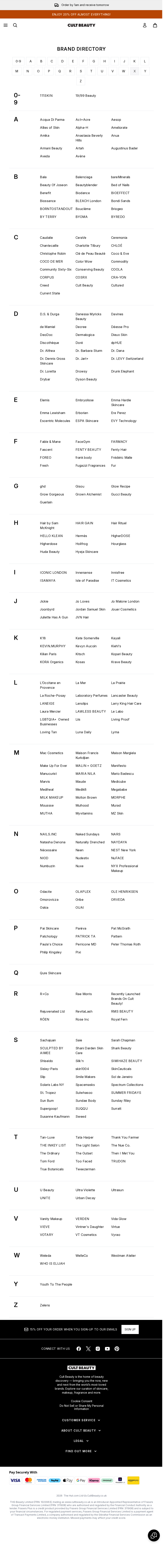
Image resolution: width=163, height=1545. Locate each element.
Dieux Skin (119, 335)
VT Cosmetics (86, 1235)
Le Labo (117, 711)
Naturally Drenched (90, 842)
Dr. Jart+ (82, 359)
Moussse (47, 805)
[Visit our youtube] (107, 1348)
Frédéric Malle (121, 458)
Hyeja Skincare (87, 552)
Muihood (82, 805)
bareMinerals (120, 177)
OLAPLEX (83, 892)
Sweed (81, 1116)
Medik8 (81, 789)
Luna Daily (83, 732)
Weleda (45, 1256)
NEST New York (123, 850)
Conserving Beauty (90, 269)
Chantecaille (49, 246)
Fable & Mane (50, 442)
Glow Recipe (120, 486)
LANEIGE (47, 703)
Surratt (116, 1109)
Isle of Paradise (87, 580)
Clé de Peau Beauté (90, 253)
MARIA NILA (85, 774)
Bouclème (83, 209)
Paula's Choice (51, 944)
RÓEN (44, 1019)
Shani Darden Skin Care (89, 1050)
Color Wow (84, 261)
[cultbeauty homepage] (81, 25)
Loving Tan (48, 732)
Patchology (48, 936)
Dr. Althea (47, 351)
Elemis (44, 400)
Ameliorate (119, 128)
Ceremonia (119, 238)
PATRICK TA (85, 936)
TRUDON (118, 1161)
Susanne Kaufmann (55, 1116)
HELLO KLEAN (51, 536)
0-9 (18, 61)
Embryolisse (85, 400)
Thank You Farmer (125, 1137)
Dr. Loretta (48, 371)
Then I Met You (123, 1153)
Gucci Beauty (121, 494)
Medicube (118, 782)
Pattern (116, 936)
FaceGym (83, 442)
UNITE (45, 1198)
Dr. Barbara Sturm (89, 351)
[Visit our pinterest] (117, 1348)
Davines (117, 314)
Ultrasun (117, 1190)
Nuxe (80, 866)
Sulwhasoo (84, 1093)
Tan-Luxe (47, 1137)
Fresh (44, 465)
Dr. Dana (117, 351)
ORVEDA (118, 900)
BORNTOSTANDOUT (56, 209)
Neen (80, 850)
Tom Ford (47, 1161)
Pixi (78, 952)
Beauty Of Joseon (53, 185)
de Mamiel (47, 327)
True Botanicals (52, 1169)
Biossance (48, 201)
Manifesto (118, 766)
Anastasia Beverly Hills (89, 138)
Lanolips (82, 703)
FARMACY (119, 442)
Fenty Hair (119, 450)
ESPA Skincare (87, 421)
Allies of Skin (50, 128)
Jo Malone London (125, 601)
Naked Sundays (87, 834)
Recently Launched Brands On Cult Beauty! (125, 998)
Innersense (84, 573)
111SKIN (46, 96)
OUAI (80, 907)
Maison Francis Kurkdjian (87, 755)
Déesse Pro (120, 327)
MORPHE (118, 797)
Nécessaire (48, 850)
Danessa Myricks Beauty (88, 316)
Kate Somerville (87, 638)
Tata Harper (84, 1137)
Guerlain (46, 502)
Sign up (130, 1329)
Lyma (115, 732)
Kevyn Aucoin (86, 646)
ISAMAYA (47, 580)
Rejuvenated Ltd (52, 1011)
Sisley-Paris (49, 1069)
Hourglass (118, 544)
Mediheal (46, 789)
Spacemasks (85, 1085)
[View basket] (155, 25)
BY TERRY (48, 217)
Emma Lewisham (52, 413)
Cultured (117, 285)
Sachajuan (48, 1040)
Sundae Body (86, 1101)
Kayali (115, 638)
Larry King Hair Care (126, 703)
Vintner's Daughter (90, 1227)
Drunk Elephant (122, 371)
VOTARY (46, 1235)
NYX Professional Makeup (124, 868)
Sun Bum (47, 1101)
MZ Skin (117, 813)
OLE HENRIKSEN (124, 892)
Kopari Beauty (121, 654)
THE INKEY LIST (53, 1145)
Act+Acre (83, 120)
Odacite (46, 892)
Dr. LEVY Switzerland (127, 359)
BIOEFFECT (120, 193)
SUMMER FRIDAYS (126, 1093)
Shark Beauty (121, 1048)
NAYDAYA (119, 842)
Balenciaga (84, 177)
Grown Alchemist (88, 494)
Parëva (81, 928)
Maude (81, 782)
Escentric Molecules (55, 421)
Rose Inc (82, 1019)
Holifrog (82, 544)
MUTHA (46, 813)
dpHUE (116, 343)
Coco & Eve (120, 253)
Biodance (83, 193)
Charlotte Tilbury (88, 246)
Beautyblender (86, 185)
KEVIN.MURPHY (53, 646)
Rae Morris (84, 994)
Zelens (45, 1305)
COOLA (117, 269)
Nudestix (82, 858)
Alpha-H (82, 128)
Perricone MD (86, 944)
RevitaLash (84, 1011)
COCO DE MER (51, 261)
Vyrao (115, 1235)
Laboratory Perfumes (92, 696)
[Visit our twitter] (88, 1348)
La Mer (81, 683)
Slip (43, 1077)
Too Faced (84, 1161)
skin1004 (82, 1069)
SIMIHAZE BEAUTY (126, 1061)
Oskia (44, 907)
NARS (116, 834)
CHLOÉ (116, 246)
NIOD (44, 858)
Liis (78, 719)
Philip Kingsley (51, 952)
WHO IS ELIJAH (52, 1263)
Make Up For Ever (53, 766)
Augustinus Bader (124, 148)
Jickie (44, 601)
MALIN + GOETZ (89, 766)
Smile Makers (86, 1077)
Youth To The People (56, 1284)
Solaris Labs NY (52, 1085)
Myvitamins (84, 813)
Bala (43, 177)
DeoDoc (46, 335)
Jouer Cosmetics (123, 609)
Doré (79, 343)
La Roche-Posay (53, 696)
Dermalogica (85, 335)
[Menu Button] (5, 25)
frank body (84, 458)
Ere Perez (118, 413)
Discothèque (49, 343)
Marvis (45, 782)
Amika (44, 135)
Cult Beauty (84, 285)
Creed (44, 285)
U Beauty (47, 1190)
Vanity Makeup (51, 1219)
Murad (116, 805)
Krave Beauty (121, 662)
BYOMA (82, 217)
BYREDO (118, 217)
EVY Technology (124, 421)
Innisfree (117, 573)
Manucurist (48, 774)
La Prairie (118, 683)
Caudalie (46, 238)
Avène (80, 156)
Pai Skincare (49, 928)
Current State (50, 293)
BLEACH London (88, 201)
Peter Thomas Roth (126, 944)
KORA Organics (51, 662)
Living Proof (120, 719)
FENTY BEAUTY (88, 450)
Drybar (45, 379)
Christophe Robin (53, 253)
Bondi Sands (120, 201)
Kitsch (80, 654)
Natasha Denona (53, 842)
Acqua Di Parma (52, 120)
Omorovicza (49, 900)
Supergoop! (49, 1109)
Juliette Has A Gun (54, 617)
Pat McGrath (120, 928)
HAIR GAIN (84, 523)
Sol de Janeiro (122, 1077)
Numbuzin (47, 866)
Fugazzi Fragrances (90, 465)
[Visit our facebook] (78, 1348)
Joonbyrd (47, 609)
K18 (43, 638)
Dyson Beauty (86, 379)
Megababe (119, 789)
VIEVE (45, 1227)
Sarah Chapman (123, 1040)
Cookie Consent (81, 1401)
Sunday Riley (121, 1101)
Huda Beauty (50, 552)
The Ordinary (50, 1153)
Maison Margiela (123, 753)
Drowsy (81, 371)
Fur (113, 465)
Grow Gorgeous (52, 494)
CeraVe (81, 238)
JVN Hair (82, 617)
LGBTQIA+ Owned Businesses (54, 721)
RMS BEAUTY (122, 1011)
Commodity (119, 261)
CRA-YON (118, 277)
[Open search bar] (15, 25)
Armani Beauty (51, 148)
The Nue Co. (120, 1145)
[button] (154, 1535)
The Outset (84, 1153)
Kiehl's (116, 646)
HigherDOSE (120, 536)
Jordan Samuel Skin (90, 609)
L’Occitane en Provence (50, 685)
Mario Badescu (122, 774)
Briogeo (117, 209)
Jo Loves (82, 601)
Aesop (116, 120)
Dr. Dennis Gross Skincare (52, 361)
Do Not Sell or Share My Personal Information (82, 1407)
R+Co (44, 994)
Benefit (45, 193)
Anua (115, 135)
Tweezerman (85, 1169)
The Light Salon (87, 1145)
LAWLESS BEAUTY (91, 711)
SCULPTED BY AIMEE (51, 1050)
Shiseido (46, 1061)
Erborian (82, 413)
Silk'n (80, 1061)
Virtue (115, 1227)
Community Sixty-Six (56, 269)
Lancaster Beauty (124, 696)
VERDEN (82, 1219)
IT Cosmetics (121, 580)
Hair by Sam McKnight (49, 525)
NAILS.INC (48, 834)
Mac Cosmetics (51, 753)
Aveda (45, 156)
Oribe (79, 900)
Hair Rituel (118, 523)
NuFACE (117, 858)
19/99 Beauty (86, 96)
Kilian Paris (48, 654)
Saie (79, 1040)
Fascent (46, 450)
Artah (80, 148)
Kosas (80, 662)
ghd (43, 486)
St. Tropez (48, 1093)
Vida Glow (119, 1219)
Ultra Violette (85, 1190)
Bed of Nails (120, 185)
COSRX (81, 277)
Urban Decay (85, 1198)
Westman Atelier (123, 1256)
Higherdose (48, 544)
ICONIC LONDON (53, 573)
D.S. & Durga (49, 314)
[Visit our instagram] (98, 1348)
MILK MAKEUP (51, 797)
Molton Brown (86, 797)
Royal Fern (119, 1019)
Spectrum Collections (127, 1085)
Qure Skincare (50, 973)
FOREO (45, 458)
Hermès (81, 536)
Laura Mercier (50, 711)
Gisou (80, 486)
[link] (144, 25)
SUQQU (82, 1109)
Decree (81, 327)
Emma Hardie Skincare (121, 402)
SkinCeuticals (121, 1069)
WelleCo (82, 1256)
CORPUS (47, 277)
